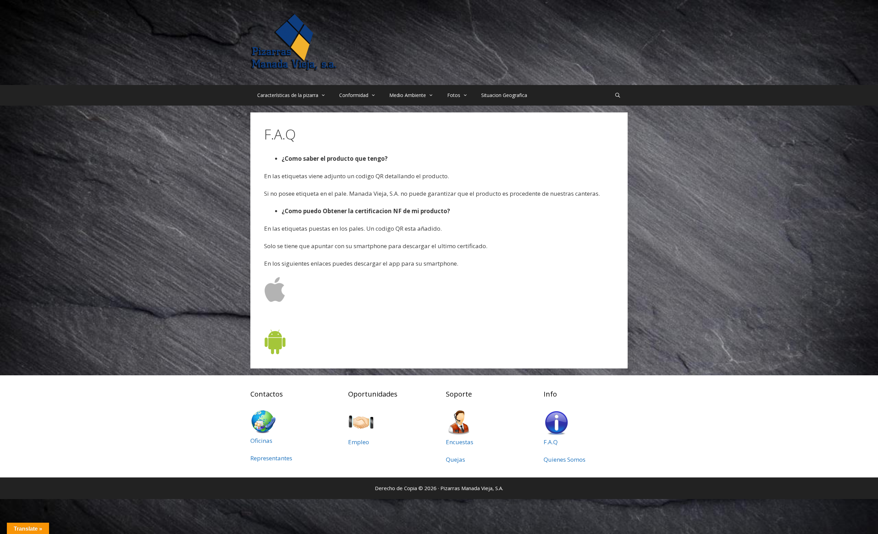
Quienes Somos (564, 459)
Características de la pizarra (287, 95)
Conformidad (353, 95)
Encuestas (459, 442)
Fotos (453, 95)
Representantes (271, 458)
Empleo (358, 442)
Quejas (455, 459)
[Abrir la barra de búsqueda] (618, 95)
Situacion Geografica (504, 95)
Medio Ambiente (407, 95)
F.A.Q (551, 442)
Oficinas (261, 441)
